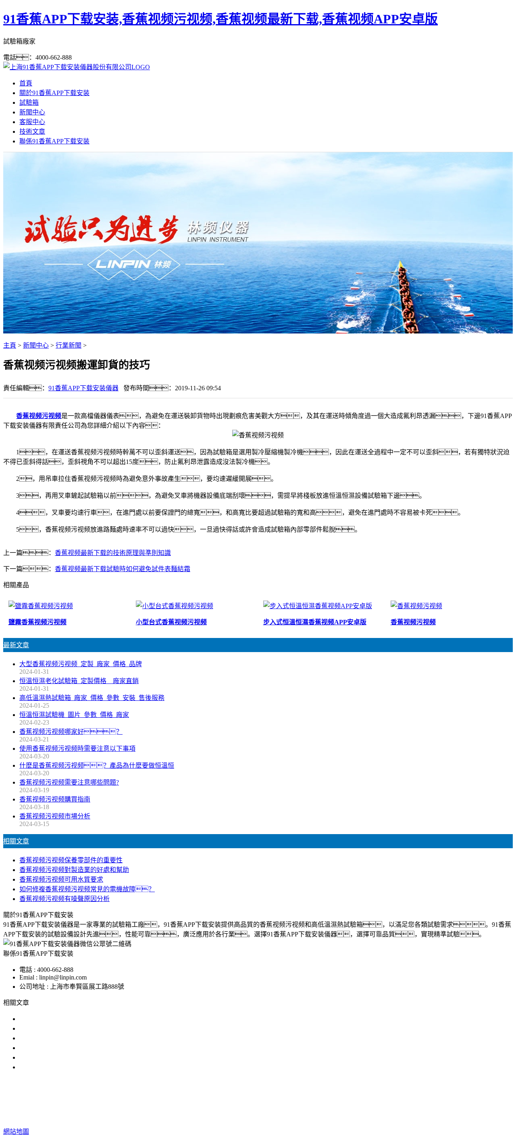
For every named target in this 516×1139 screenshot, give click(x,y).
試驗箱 (29, 102)
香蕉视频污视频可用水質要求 (61, 879)
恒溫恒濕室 (343, 1099)
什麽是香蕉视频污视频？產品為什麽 (80, 1028)
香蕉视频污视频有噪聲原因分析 (64, 898)
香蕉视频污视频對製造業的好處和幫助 (74, 869)
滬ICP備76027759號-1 (402, 1115)
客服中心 (32, 121)
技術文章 (32, 131)
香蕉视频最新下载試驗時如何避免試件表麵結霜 (122, 568)
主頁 (9, 345)
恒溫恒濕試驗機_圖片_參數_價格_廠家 (74, 714)
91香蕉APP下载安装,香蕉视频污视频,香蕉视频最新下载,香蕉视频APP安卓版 (220, 19)
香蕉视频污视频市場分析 (54, 816)
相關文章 (16, 841)
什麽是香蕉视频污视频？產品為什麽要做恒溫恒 (96, 765)
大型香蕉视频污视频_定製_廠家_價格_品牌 (80, 664)
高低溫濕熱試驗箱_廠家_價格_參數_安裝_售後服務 (91, 697)
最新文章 (16, 645)
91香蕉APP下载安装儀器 (83, 388)
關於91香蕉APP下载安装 (54, 92)
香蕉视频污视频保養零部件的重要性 (71, 860)
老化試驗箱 (305, 1099)
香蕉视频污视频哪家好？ (71, 731)
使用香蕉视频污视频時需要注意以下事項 (77, 748)
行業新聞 (68, 345)
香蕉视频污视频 (38, 415)
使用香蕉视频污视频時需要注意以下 (71, 1038)
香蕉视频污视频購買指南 (54, 799)
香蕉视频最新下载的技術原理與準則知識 (113, 552)
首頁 (25, 83)
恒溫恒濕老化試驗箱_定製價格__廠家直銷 (79, 680)
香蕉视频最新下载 (258, 1099)
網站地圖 (306, 1115)
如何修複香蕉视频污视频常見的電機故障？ (87, 889)
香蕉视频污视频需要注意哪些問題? (69, 782)
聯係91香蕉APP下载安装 (54, 141)
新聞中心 (32, 112)
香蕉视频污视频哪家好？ (67, 1018)
